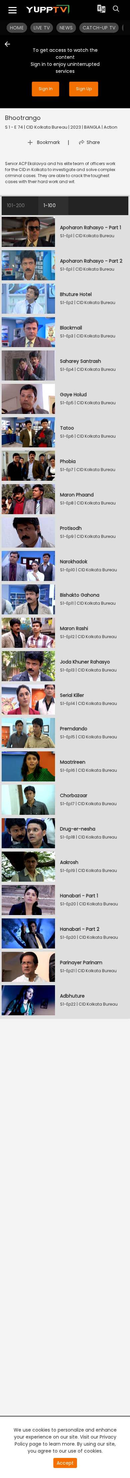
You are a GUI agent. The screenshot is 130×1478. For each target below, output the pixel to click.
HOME (17, 27)
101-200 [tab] (16, 205)
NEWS (66, 27)
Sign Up (84, 89)
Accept (65, 1463)
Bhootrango (23, 118)
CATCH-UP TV (99, 27)
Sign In (46, 89)
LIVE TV (42, 27)
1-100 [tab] (50, 205)
